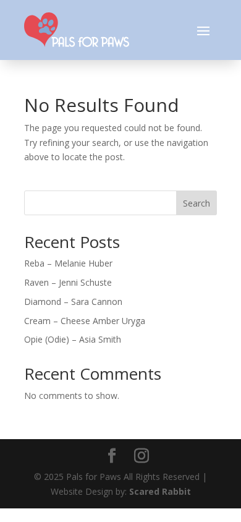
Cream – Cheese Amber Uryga (84, 321)
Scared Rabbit (160, 491)
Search (196, 203)
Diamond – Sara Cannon (73, 301)
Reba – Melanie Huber (68, 263)
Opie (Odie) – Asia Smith (72, 339)
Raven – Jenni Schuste (68, 282)
